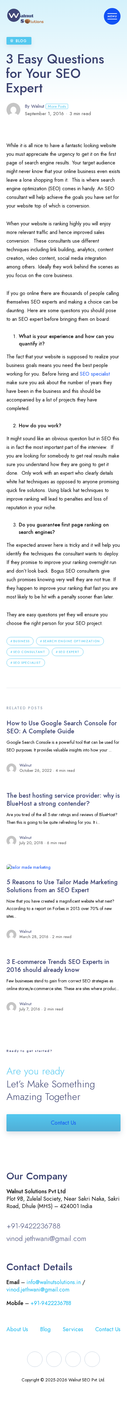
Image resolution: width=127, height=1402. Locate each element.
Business (21, 641)
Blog (21, 41)
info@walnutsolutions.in (54, 1282)
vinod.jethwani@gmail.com (46, 1238)
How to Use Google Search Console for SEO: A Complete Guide (61, 727)
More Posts (57, 106)
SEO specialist (95, 373)
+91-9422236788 (33, 1225)
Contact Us (63, 1123)
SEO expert (69, 652)
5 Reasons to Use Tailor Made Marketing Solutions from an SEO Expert (62, 886)
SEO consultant (29, 652)
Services (73, 1329)
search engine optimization (71, 641)
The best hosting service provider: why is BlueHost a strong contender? (63, 799)
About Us (17, 1329)
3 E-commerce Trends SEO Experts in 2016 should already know (57, 965)
